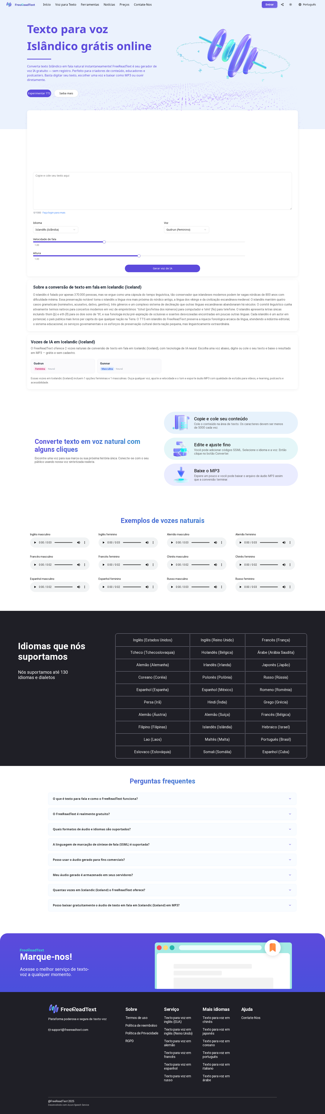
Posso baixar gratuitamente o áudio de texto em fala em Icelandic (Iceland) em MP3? (116, 905)
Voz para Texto (65, 4)
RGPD (129, 1041)
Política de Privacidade (141, 1033)
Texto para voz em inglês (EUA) (177, 1020)
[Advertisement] (146, 142)
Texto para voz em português (216, 1055)
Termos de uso (136, 1018)
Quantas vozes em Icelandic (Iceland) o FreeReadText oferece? (99, 890)
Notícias (109, 4)
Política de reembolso (141, 1025)
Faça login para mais (54, 212)
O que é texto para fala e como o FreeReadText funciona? (95, 799)
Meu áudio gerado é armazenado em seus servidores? (93, 875)
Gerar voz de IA (162, 268)
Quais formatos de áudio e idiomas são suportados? (92, 829)
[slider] (104, 241)
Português (309, 4)
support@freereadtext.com (70, 1030)
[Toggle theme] (290, 4)
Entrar (270, 4)
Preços (124, 4)
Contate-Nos (143, 4)
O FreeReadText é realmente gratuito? (81, 814)
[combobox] (55, 229)
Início (47, 4)
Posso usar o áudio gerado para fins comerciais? (89, 860)
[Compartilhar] (282, 4)
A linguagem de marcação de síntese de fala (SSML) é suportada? (101, 844)
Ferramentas (90, 4)
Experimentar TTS (39, 93)
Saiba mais (66, 93)
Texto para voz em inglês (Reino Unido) (178, 1031)
